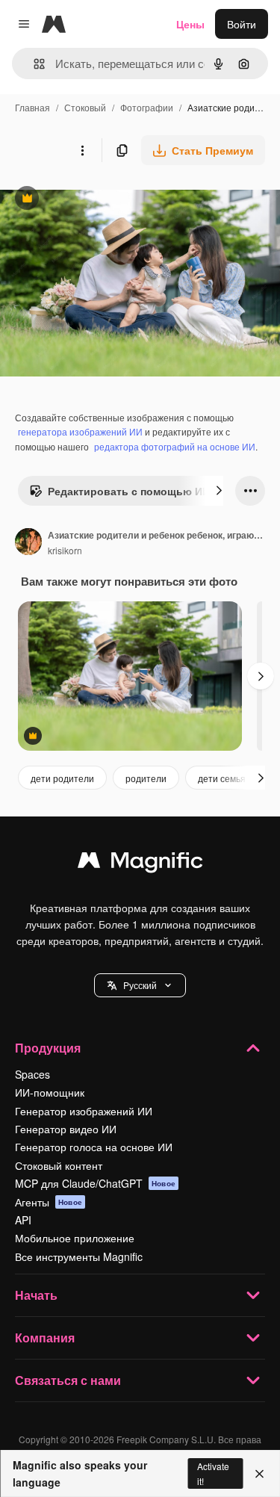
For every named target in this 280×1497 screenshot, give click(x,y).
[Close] (259, 1474)
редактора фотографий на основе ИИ (174, 446)
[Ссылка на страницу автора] (28, 543)
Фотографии (146, 107)
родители (146, 778)
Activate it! (213, 1473)
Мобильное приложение (74, 1237)
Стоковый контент (58, 1165)
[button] (140, 985)
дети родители (62, 778)
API (23, 1219)
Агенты (48, 1201)
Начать (36, 1295)
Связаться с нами (68, 1380)
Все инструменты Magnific (79, 1256)
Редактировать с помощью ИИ (119, 494)
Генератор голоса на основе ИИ (93, 1146)
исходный (100, 200)
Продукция (48, 1047)
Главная (32, 107)
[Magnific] (140, 863)
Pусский (140, 985)
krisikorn (65, 550)
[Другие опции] (82, 150)
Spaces (32, 1074)
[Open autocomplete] (33, 63)
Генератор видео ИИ (65, 1128)
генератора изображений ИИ (80, 431)
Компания (45, 1337)
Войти (241, 23)
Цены (190, 23)
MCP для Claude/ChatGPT (95, 1183)
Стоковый (85, 107)
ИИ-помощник (49, 1092)
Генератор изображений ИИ (83, 1110)
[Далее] (218, 491)
